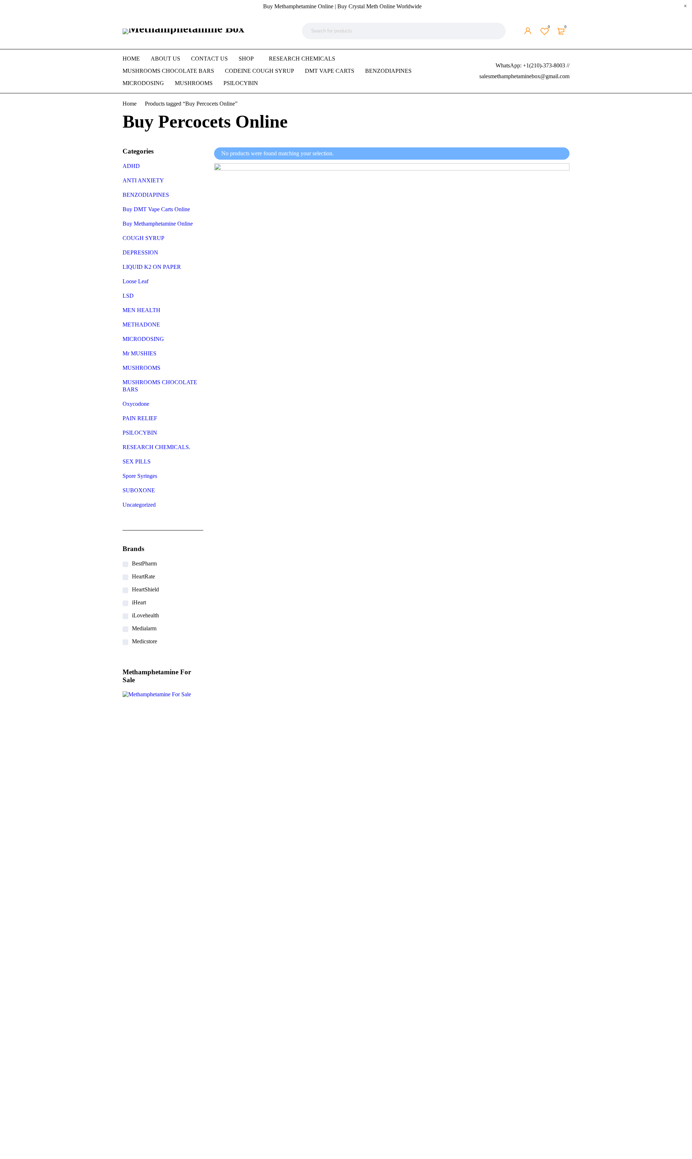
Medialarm (144, 628)
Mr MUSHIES (139, 353)
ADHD (131, 166)
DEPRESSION (140, 252)
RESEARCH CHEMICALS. (156, 447)
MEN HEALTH (141, 310)
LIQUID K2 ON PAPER (152, 267)
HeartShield (145, 589)
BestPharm (144, 563)
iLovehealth (145, 615)
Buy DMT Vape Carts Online (156, 209)
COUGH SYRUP (143, 238)
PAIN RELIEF (140, 418)
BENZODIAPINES (146, 195)
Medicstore (144, 641)
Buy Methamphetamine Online (158, 224)
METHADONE (141, 324)
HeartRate (143, 576)
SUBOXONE (139, 490)
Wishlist (549, 27)
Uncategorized (139, 505)
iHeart (139, 602)
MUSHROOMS (141, 368)
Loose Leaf (135, 281)
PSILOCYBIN (140, 433)
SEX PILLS (137, 461)
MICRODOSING (143, 339)
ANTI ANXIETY (143, 180)
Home (130, 104)
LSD (128, 296)
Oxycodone (136, 404)
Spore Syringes (140, 476)
